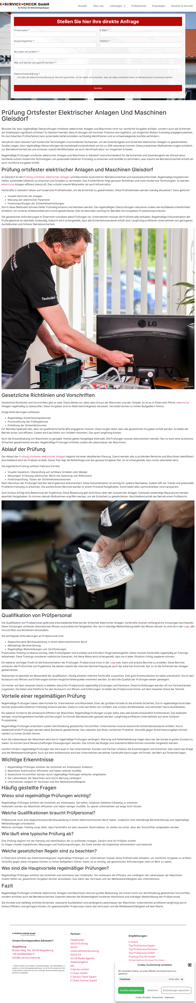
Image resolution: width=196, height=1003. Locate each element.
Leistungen (116, 5)
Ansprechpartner (24, 41)
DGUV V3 (75, 954)
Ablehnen (152, 990)
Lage (186, 626)
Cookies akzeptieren (131, 990)
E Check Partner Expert (83, 980)
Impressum (169, 997)
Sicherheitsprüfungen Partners (147, 960)
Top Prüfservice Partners (143, 949)
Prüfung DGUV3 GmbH (142, 956)
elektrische (8, 184)
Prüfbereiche (138, 5)
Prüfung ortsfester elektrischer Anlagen (46, 177)
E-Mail (104, 30)
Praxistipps (158, 5)
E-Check (133, 942)
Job (72, 965)
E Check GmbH (79, 973)
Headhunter (77, 940)
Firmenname (21, 30)
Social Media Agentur (82, 958)
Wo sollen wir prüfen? (26, 52)
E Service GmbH (79, 969)
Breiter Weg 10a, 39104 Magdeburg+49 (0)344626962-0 (32, 950)
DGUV (73, 947)
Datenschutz (157, 997)
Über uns (98, 5)
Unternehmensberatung (84, 951)
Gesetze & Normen (182, 5)
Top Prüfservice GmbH (142, 953)
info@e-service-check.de (26, 957)
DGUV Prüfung (79, 943)
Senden (98, 88)
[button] (189, 964)
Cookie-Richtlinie (143, 997)
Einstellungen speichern (176, 990)
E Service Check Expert (84, 976)
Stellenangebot (79, 962)
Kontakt (82, 5)
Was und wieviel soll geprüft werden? (35, 62)
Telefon (105, 41)
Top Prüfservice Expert (142, 945)
